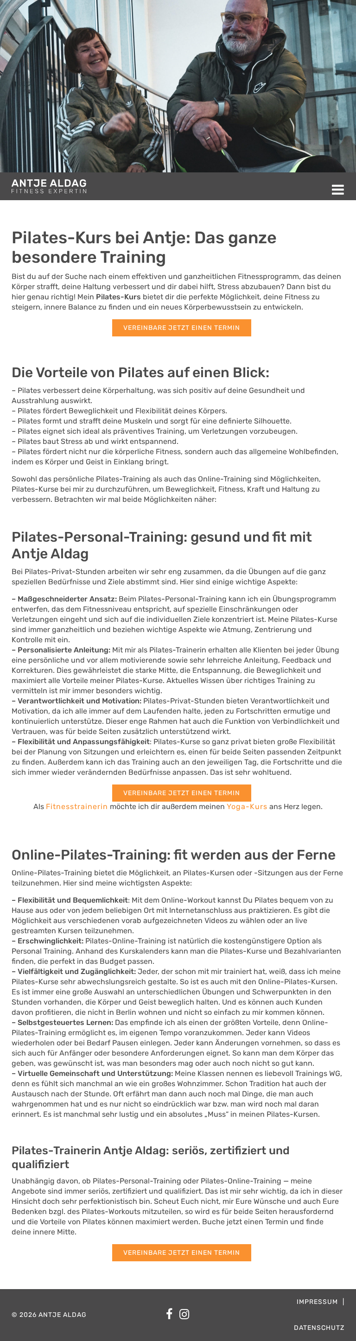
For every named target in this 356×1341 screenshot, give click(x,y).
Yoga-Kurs (247, 806)
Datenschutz (319, 1328)
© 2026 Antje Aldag (49, 1315)
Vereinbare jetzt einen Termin (181, 328)
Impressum (317, 1302)
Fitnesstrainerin (77, 806)
